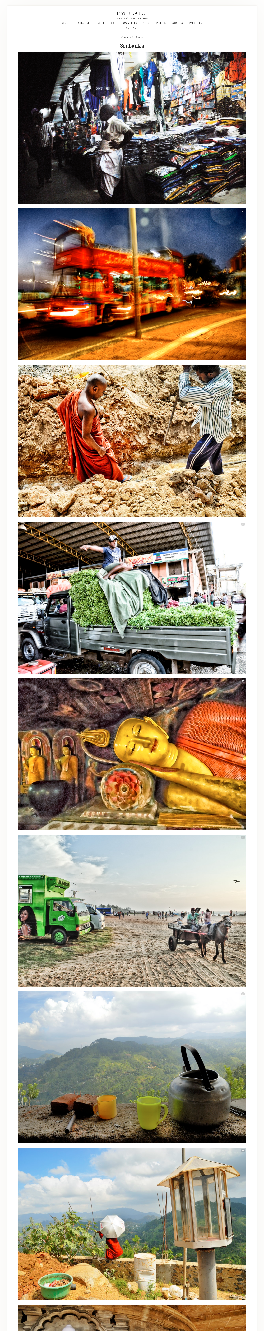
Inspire (161, 23)
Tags (146, 23)
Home (124, 37)
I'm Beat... (132, 13)
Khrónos (84, 23)
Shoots (66, 23)
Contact (132, 27)
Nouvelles (129, 23)
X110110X (177, 23)
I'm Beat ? (195, 23)
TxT (113, 23)
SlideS (100, 23)
